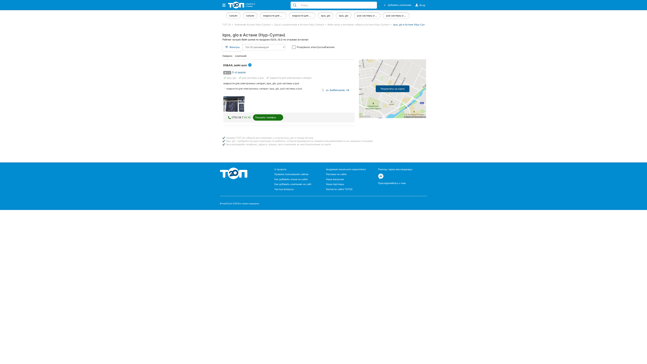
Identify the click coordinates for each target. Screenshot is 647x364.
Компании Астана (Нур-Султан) (253, 24)
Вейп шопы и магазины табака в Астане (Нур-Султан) (358, 24)
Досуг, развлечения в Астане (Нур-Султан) (299, 24)
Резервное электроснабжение (316, 47)
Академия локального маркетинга (346, 169)
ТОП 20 (226, 24)
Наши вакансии (335, 179)
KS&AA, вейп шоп (235, 65)
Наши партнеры (335, 184)
